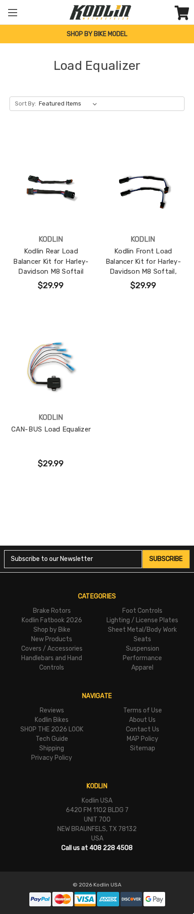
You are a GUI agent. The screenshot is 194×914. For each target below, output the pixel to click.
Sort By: (25, 103)
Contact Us (142, 729)
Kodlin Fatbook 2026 (52, 620)
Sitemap (142, 748)
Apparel (142, 667)
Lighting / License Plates (142, 620)
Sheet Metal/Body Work (142, 630)
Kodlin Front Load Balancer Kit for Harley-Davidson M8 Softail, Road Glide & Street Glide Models (143, 271)
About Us (142, 720)
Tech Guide (52, 739)
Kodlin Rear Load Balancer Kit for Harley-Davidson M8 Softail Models (50, 266)
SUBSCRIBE (166, 559)
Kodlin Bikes (52, 720)
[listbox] (69, 103)
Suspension (142, 648)
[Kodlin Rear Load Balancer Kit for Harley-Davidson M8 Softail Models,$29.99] (51, 188)
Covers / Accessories (52, 648)
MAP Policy (142, 739)
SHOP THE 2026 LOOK (51, 729)
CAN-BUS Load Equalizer (51, 429)
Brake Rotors (52, 611)
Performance (142, 658)
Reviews (52, 710)
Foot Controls (142, 611)
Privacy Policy (51, 758)
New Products (51, 639)
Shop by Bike (51, 630)
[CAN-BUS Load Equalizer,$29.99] (51, 366)
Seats (142, 639)
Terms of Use (142, 710)
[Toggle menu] (12, 12)
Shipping (51, 748)
